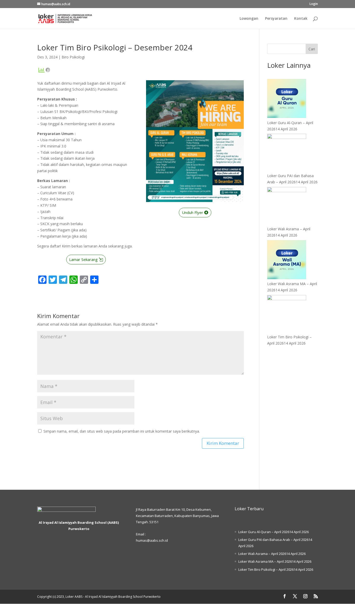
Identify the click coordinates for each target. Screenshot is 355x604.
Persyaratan (276, 19)
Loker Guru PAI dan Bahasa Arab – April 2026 (273, 539)
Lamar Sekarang (83, 259)
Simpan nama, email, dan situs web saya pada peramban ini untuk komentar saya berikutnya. (121, 431)
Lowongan (249, 19)
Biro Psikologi (73, 57)
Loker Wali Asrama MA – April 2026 (265, 561)
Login (314, 4)
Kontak (300, 19)
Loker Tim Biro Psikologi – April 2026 (266, 569)
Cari (311, 48)
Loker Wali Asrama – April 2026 (262, 553)
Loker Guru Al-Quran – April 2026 (263, 531)
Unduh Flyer (192, 212)
